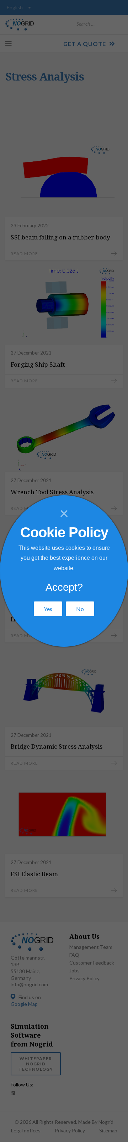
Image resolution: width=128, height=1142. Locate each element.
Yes (48, 608)
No (80, 608)
